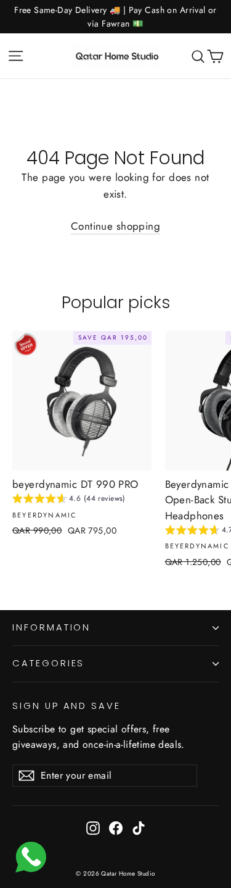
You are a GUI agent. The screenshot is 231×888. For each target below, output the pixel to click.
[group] (69, 500)
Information (51, 627)
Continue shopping (115, 226)
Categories (48, 663)
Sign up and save (66, 706)
